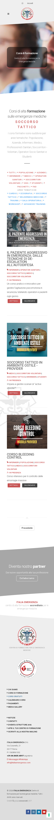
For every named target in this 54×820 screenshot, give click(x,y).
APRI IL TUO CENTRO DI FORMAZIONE (24, 728)
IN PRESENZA (15, 280)
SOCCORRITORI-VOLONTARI (19, 276)
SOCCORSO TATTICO (16, 273)
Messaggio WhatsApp (18, 759)
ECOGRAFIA (26, 193)
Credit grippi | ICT (19, 801)
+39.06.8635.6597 (15, 756)
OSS (25, 183)
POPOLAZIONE (25, 172)
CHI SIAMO (13, 689)
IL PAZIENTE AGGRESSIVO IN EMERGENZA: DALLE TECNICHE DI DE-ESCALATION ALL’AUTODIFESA (27, 259)
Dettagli (14, 301)
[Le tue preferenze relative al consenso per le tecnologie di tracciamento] (49, 815)
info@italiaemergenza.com (18, 763)
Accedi (30, 3)
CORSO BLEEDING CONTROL (20, 456)
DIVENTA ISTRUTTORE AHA (20, 725)
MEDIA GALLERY (15, 707)
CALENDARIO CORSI (16, 700)
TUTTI (11, 172)
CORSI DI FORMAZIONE (18, 693)
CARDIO (12, 193)
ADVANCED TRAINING (34, 204)
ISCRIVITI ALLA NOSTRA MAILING (22, 732)
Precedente (27, 528)
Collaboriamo (27, 578)
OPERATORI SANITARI (29, 270)
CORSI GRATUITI (15, 696)
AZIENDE (41, 172)
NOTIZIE (11, 718)
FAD (34, 187)
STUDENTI (36, 183)
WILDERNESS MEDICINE (31, 197)
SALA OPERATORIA (31, 200)
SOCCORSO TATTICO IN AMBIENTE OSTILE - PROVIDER (24, 365)
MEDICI (28, 176)
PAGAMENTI (13, 703)
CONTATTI (12, 721)
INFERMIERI (15, 176)
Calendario (29, 301)
